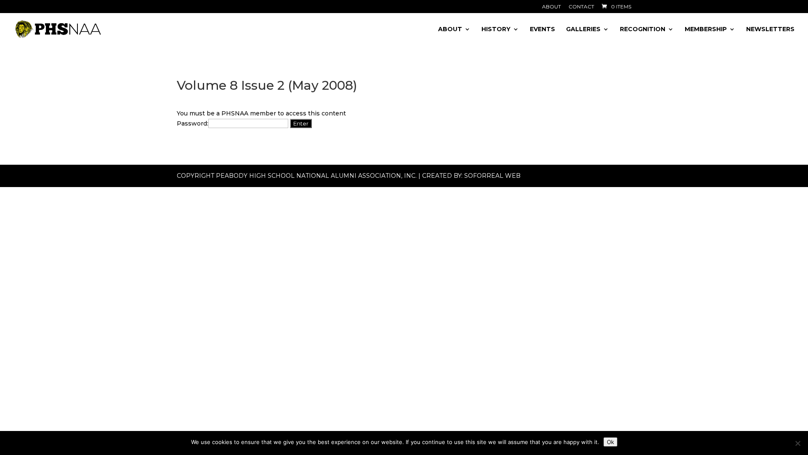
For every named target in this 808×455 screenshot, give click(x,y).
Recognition (642, 29)
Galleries (583, 29)
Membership (706, 29)
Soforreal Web (492, 175)
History (495, 29)
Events (542, 29)
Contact (581, 7)
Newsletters (770, 29)
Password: (192, 123)
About (551, 7)
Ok (610, 442)
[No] (797, 443)
